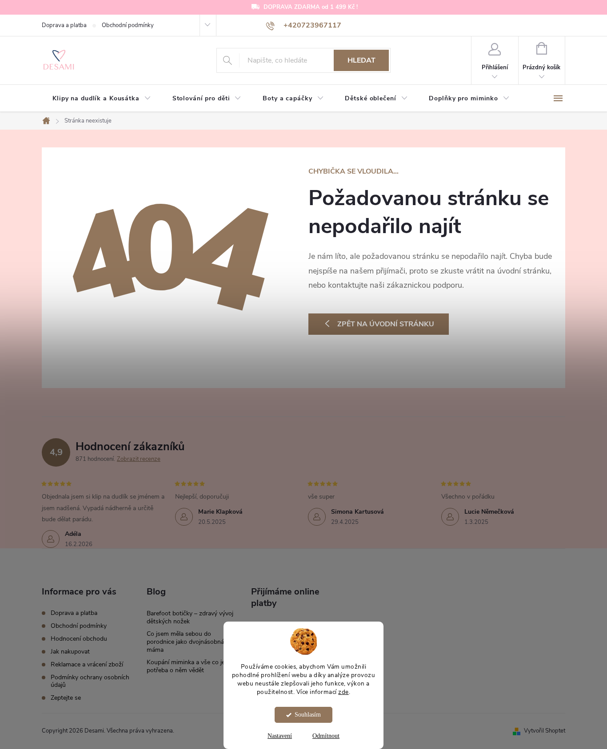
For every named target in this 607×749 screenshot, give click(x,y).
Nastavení (280, 736)
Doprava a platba (64, 25)
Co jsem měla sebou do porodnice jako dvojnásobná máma (185, 642)
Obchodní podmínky (128, 25)
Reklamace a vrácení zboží (87, 664)
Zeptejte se (66, 698)
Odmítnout (325, 736)
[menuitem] (102, 98)
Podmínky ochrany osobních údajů (90, 681)
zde (343, 692)
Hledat (361, 60)
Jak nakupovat (70, 651)
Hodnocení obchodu (79, 638)
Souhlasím (308, 714)
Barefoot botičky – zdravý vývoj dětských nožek (190, 617)
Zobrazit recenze (138, 459)
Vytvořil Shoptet (544, 731)
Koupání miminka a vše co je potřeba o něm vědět (186, 666)
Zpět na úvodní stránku (385, 324)
